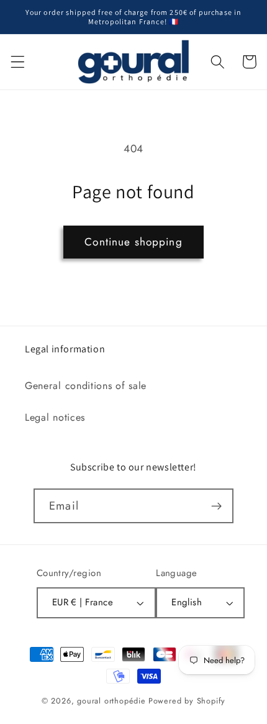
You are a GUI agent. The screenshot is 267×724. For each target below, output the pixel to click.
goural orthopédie (111, 701)
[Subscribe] (216, 505)
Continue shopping (133, 241)
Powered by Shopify (187, 701)
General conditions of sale (86, 385)
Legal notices (55, 417)
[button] (18, 62)
